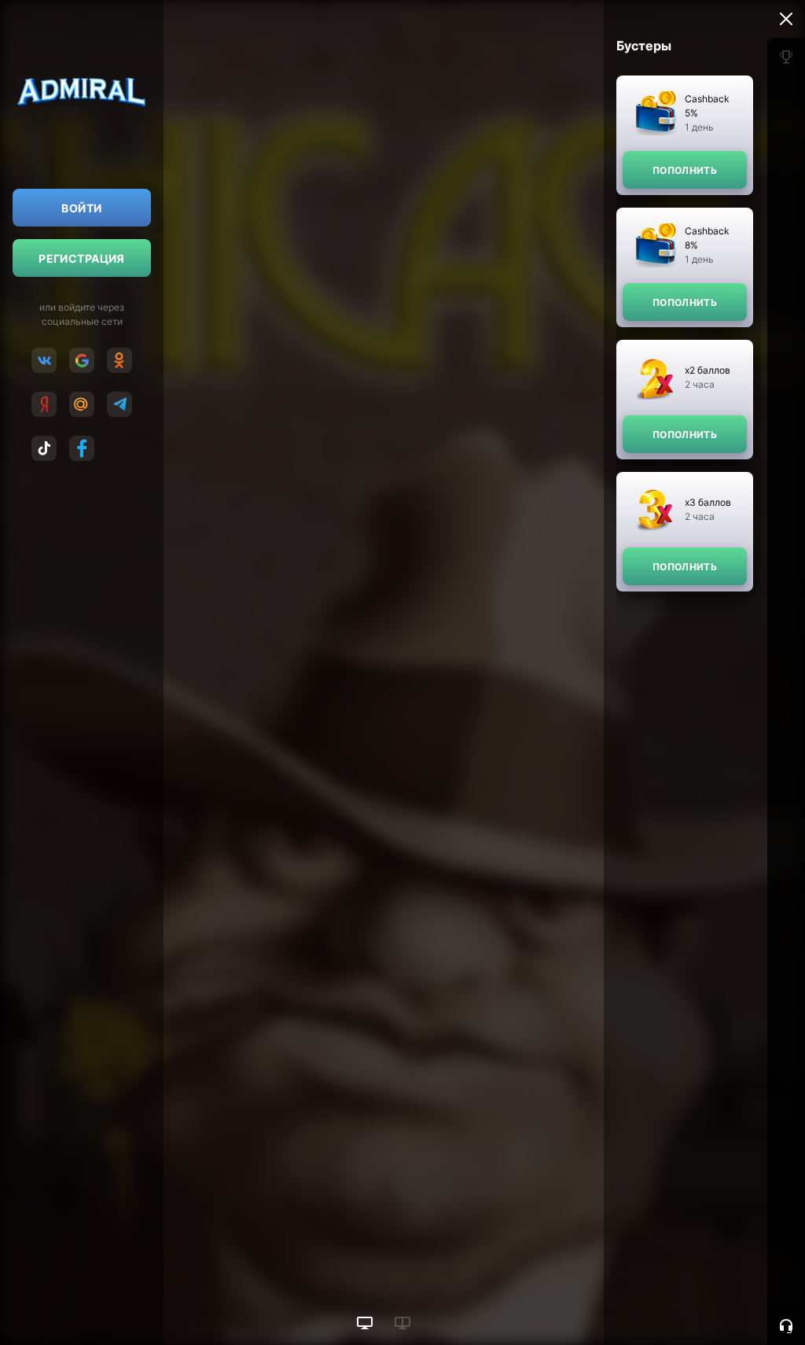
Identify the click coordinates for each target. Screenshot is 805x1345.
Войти (81, 208)
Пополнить (684, 170)
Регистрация (82, 258)
